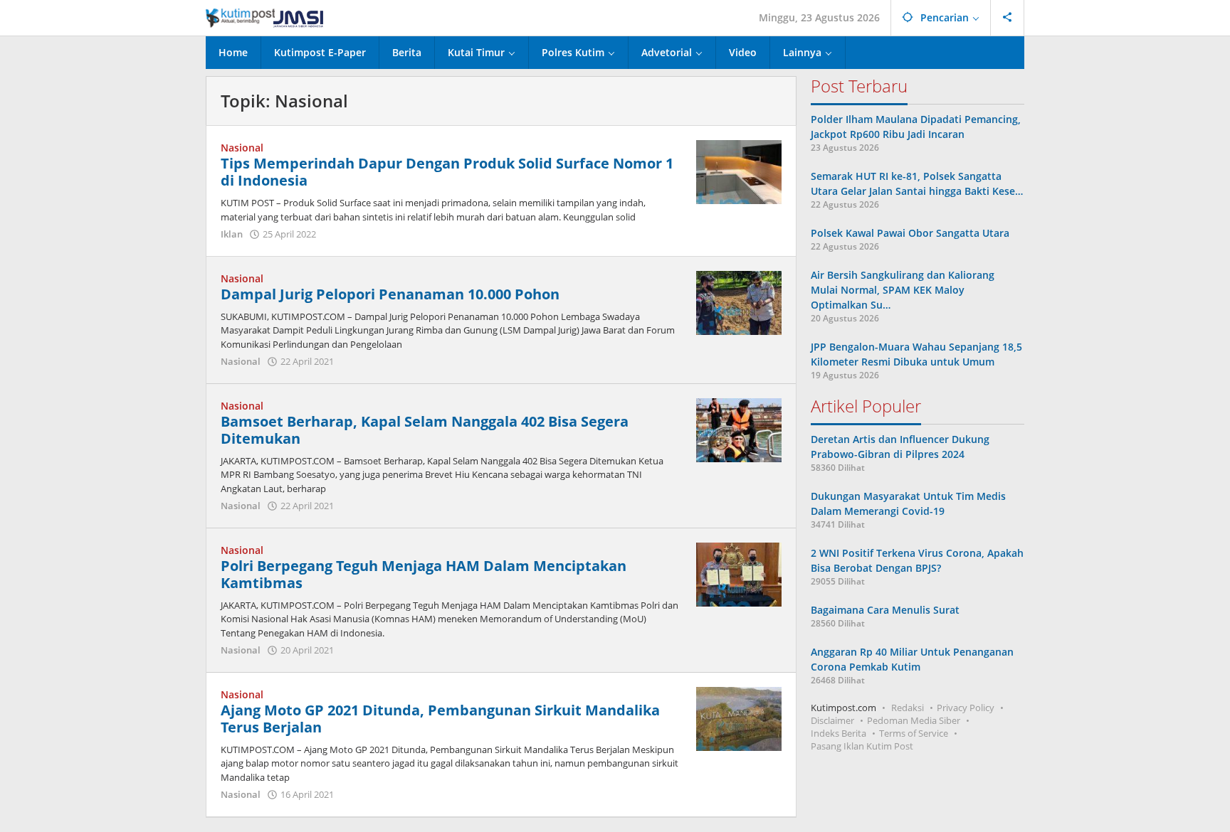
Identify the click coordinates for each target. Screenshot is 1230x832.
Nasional (242, 147)
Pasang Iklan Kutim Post (862, 746)
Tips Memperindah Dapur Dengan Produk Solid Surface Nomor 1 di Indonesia (447, 172)
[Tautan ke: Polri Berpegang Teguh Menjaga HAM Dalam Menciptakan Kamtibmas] (739, 573)
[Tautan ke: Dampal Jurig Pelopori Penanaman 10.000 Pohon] (739, 301)
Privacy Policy (965, 707)
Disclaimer (832, 720)
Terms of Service (913, 733)
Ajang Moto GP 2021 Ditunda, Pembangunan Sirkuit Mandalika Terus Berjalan (440, 718)
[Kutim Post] (264, 17)
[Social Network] (1007, 18)
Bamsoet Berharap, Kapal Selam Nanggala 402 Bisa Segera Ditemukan (425, 430)
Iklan (232, 234)
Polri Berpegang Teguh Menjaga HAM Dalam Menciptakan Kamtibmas (423, 574)
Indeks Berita (838, 733)
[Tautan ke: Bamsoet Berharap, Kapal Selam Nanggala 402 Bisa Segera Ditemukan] (739, 428)
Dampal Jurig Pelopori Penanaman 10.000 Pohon (390, 294)
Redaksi (907, 707)
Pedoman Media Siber (913, 720)
